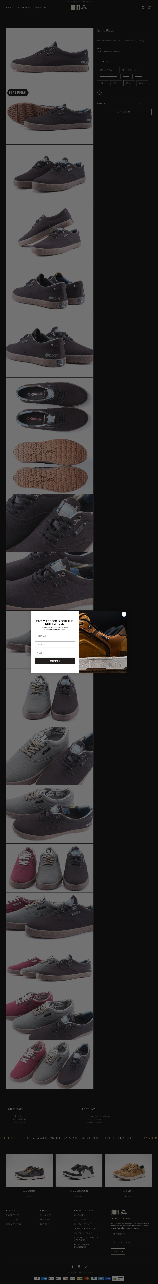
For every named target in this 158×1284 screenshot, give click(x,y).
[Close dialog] (124, 614)
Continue (55, 661)
